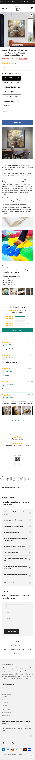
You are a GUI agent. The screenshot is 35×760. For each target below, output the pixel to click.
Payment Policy (6, 709)
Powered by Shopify (17, 754)
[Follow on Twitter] (8, 743)
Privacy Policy (6, 716)
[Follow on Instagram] (12, 743)
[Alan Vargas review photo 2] (16, 410)
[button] (6, 63)
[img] (6, 342)
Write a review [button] (17, 330)
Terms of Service (6, 712)
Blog (3, 691)
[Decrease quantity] (4, 115)
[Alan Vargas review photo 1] (6, 410)
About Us (4, 688)
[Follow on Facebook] (3, 743)
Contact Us (5, 703)
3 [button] (18, 420)
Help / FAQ (5, 699)
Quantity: (4, 111)
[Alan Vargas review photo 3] (26, 410)
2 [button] (15, 420)
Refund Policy (5, 706)
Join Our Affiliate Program (6, 695)
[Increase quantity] (11, 115)
